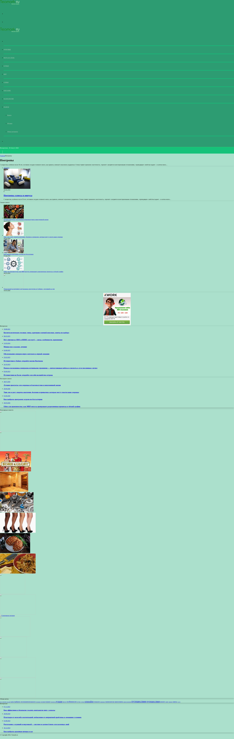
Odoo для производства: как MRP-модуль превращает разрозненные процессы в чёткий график (33, 271)
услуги (178, 701)
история (43, 702)
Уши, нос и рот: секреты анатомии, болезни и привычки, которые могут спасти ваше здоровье (33, 237)
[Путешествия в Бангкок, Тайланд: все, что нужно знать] (12, 593)
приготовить (119, 702)
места (64, 702)
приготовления (127, 702)
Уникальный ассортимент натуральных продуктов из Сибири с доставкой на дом (29, 289)
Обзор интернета (12, 131)
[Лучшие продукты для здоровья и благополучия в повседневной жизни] (14, 218)
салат (166, 702)
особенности (72, 702)
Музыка (9, 123)
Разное (6, 107)
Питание (7, 90)
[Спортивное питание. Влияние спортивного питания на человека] (7, 615)
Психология (9, 99)
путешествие (138, 701)
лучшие (58, 701)
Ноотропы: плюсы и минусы (18, 195)
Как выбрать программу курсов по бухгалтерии (18, 254)
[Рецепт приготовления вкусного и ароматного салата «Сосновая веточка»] (15, 552)
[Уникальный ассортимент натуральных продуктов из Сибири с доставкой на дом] (14, 287)
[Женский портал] (9, 4)
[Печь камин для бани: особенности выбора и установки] (14, 491)
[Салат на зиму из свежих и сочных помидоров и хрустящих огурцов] (15, 636)
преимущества (109, 702)
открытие (97, 702)
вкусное (4, 702)
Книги (9, 115)
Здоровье (7, 49)
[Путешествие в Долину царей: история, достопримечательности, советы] (18, 677)
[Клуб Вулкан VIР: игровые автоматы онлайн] (18, 450)
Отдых (6, 66)
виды (1, 701)
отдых (79, 702)
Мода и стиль (9, 57)
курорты (53, 702)
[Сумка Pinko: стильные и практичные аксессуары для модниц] (13, 656)
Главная (2, 156)
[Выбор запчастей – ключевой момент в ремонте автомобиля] (17, 512)
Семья (6, 82)
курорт (48, 702)
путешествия (153, 701)
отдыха (82, 702)
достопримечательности (28, 702)
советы (175, 702)
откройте (89, 701)
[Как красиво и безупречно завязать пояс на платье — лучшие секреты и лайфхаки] (18, 614)
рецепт (162, 702)
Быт (5, 74)
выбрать (17, 702)
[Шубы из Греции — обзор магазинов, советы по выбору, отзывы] (18, 430)
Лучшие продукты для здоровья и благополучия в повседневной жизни (26, 219)
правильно (102, 702)
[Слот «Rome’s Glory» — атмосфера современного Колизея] (15, 471)
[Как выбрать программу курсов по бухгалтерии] (14, 252)
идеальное (38, 702)
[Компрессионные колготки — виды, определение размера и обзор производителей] (18, 532)
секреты (170, 702)
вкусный (8, 701)
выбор (12, 702)
